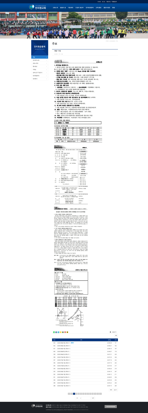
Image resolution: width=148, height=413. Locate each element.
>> (100, 393)
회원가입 (109, 1)
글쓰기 (115, 389)
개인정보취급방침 (110, 406)
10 (95, 393)
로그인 (103, 1)
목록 (116, 335)
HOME (99, 1)
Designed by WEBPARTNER (81, 409)
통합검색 (115, 1)
